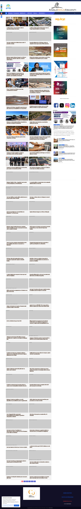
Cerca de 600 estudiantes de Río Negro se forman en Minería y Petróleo (40, 153)
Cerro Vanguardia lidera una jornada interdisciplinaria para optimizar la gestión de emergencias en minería (15, 415)
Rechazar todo (11, 505)
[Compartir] (1, 17)
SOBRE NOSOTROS (67, 493)
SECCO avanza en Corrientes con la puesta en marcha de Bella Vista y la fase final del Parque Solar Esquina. (40, 228)
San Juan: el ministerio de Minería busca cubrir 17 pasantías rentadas (16, 43)
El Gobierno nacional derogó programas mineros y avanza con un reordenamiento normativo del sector (17, 385)
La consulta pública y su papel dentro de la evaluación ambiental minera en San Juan (40, 183)
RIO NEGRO (63, 138)
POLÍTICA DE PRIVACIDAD (67, 497)
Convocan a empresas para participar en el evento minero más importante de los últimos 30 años (39, 477)
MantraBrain (51, 507)
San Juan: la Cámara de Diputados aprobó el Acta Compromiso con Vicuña (16, 137)
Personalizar (5, 505)
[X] (1, 7)
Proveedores (16, 13)
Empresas (10, 13)
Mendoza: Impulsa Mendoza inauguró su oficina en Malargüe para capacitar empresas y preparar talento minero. (16, 58)
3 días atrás (56, 129)
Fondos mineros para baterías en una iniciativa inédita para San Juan (39, 122)
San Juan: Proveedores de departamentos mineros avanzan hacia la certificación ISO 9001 (16, 461)
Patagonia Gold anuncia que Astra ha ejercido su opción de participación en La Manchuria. (39, 243)
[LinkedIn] (1, 5)
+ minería (35, 13)
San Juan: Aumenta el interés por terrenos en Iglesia (17, 447)
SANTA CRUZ (58, 124)
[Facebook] (1, 8)
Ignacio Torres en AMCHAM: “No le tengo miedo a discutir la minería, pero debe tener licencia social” (39, 305)
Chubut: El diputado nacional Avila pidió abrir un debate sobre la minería (16, 369)
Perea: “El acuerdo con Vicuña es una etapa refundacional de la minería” (15, 90)
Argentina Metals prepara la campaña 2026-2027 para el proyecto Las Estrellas (39, 385)
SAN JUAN (63, 158)
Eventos (55, 124)
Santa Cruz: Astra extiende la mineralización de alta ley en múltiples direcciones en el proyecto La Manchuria (16, 244)
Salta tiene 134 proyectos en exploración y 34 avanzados (38, 415)
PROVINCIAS (42, 13)
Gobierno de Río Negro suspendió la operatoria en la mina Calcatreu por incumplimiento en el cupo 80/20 (17, 108)
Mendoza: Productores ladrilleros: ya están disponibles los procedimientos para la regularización (17, 400)
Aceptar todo (16, 505)
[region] (11, 501)
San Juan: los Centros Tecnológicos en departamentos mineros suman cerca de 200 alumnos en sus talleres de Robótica (17, 431)
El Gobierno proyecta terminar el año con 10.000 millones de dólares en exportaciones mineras (39, 107)
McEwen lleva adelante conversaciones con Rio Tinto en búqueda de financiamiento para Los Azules (40, 58)
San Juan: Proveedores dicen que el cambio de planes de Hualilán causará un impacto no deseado (40, 290)
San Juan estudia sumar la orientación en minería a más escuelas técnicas (39, 462)
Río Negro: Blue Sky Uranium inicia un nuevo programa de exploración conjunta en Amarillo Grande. (15, 260)
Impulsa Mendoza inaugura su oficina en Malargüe (39, 212)
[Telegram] (1, 12)
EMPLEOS (29, 13)
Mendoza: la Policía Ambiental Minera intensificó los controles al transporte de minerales (17, 122)
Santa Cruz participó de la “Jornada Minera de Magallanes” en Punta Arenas (15, 212)
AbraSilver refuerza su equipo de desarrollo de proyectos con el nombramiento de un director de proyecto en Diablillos (39, 260)
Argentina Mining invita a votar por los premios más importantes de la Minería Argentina (40, 275)
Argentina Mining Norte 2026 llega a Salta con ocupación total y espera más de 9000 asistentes (39, 43)
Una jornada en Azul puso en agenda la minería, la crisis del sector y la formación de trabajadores (39, 431)
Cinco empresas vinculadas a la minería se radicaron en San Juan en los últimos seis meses (40, 168)
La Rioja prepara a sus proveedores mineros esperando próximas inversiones (15, 28)
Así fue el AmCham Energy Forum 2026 (14, 321)
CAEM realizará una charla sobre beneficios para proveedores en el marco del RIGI (39, 400)
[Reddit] (1, 13)
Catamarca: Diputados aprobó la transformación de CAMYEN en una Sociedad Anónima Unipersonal (39, 338)
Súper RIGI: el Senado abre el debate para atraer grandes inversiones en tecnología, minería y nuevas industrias (40, 370)
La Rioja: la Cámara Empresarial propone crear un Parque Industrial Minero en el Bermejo (39, 28)
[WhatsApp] (1, 10)
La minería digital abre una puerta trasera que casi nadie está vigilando (16, 275)
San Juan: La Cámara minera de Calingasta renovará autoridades (40, 197)
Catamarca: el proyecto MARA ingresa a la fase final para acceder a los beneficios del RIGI (17, 168)
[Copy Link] (1, 15)
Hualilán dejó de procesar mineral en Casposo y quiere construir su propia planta (40, 353)
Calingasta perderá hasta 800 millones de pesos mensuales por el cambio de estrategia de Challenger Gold (17, 338)
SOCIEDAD (61, 124)
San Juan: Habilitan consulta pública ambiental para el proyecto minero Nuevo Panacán (17, 197)
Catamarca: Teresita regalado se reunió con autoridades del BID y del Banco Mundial (15, 153)
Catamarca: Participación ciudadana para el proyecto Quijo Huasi (17, 477)
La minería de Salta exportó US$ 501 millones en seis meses (40, 446)
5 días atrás (61, 141)
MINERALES (22, 13)
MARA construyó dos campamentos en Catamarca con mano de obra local (17, 291)
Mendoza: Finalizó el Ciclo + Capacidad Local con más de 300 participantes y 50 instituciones (17, 183)
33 (32, 481)
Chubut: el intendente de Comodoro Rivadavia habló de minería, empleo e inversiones (16, 306)
